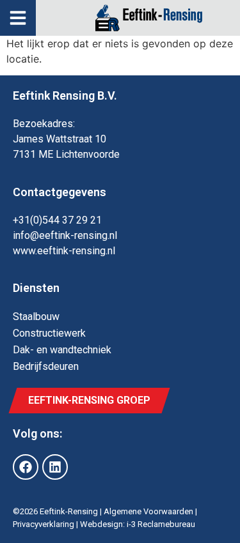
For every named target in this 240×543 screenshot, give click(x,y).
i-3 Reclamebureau (161, 524)
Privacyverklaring (43, 524)
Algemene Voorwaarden (148, 511)
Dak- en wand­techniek (62, 350)
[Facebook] (25, 467)
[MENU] (18, 18)
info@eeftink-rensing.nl (65, 235)
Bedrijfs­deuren (46, 366)
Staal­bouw (36, 316)
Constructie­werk (49, 333)
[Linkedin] (55, 467)
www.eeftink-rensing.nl (64, 251)
